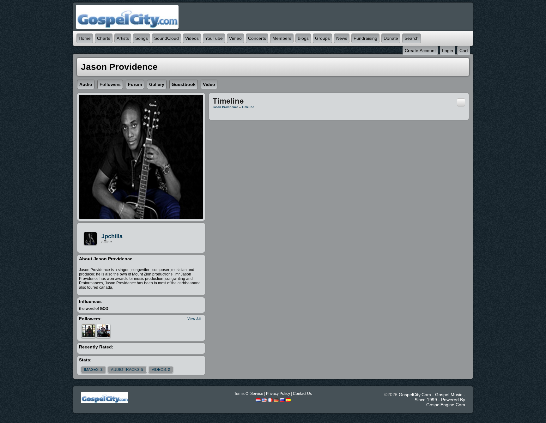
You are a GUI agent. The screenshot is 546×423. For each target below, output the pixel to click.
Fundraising (365, 38)
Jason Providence (225, 107)
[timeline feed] (461, 102)
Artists (123, 38)
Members (281, 38)
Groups (322, 38)
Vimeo (235, 38)
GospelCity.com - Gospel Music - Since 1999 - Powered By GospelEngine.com (432, 399)
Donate (391, 38)
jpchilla (112, 236)
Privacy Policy (278, 393)
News (341, 38)
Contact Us (302, 393)
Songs (141, 38)
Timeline (248, 107)
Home (85, 38)
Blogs (303, 38)
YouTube (214, 38)
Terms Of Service (248, 393)
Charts (103, 38)
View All (194, 319)
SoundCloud (166, 38)
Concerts (257, 38)
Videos (192, 38)
